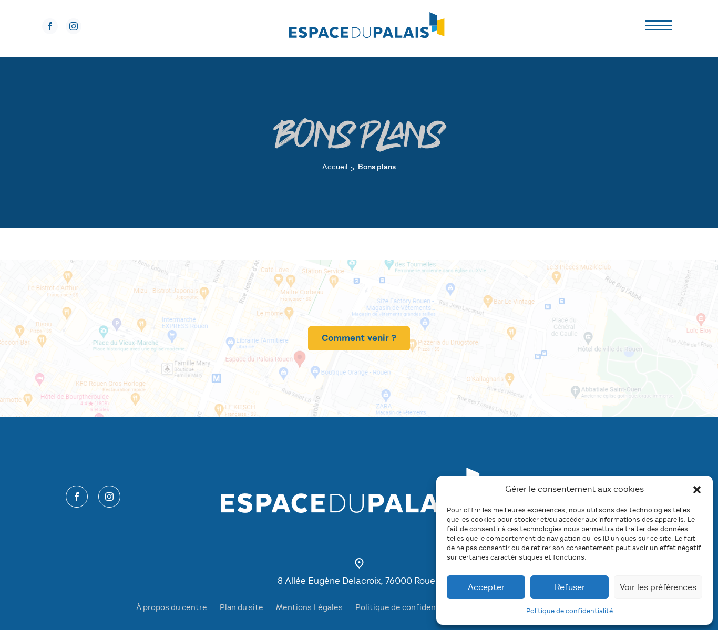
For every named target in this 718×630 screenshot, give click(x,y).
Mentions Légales (309, 607)
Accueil (334, 166)
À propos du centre (171, 607)
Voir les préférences (658, 587)
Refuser (570, 587)
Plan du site (241, 607)
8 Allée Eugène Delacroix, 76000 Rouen (359, 580)
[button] (697, 489)
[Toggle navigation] (658, 27)
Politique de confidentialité (569, 611)
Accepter (486, 587)
